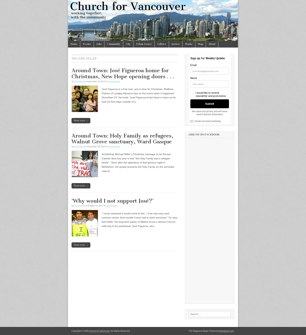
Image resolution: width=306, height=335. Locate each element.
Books (188, 44)
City (128, 44)
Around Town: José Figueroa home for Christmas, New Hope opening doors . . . (123, 73)
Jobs (99, 44)
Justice (176, 44)
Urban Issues (144, 44)
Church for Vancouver (99, 331)
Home (74, 44)
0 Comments (114, 81)
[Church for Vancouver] (153, 20)
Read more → (81, 120)
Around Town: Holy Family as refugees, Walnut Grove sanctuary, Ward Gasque (122, 139)
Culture (161, 44)
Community (113, 44)
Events (87, 44)
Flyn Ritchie (79, 81)
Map (200, 44)
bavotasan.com (226, 331)
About (212, 44)
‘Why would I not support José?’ (113, 201)
